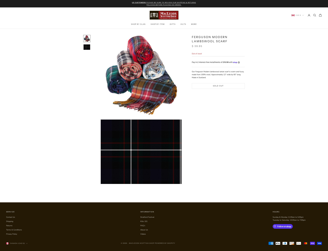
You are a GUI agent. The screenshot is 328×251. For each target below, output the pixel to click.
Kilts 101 (143, 221)
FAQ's (142, 225)
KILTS (183, 24)
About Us (144, 230)
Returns (9, 225)
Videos (143, 234)
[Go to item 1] (86, 38)
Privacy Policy (11, 234)
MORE (194, 24)
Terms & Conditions (14, 230)
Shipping (9, 221)
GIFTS (173, 24)
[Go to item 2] (86, 47)
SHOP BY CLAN (138, 24)
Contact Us (10, 217)
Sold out (218, 86)
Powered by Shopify (165, 243)
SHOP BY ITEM (158, 24)
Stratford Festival (147, 217)
